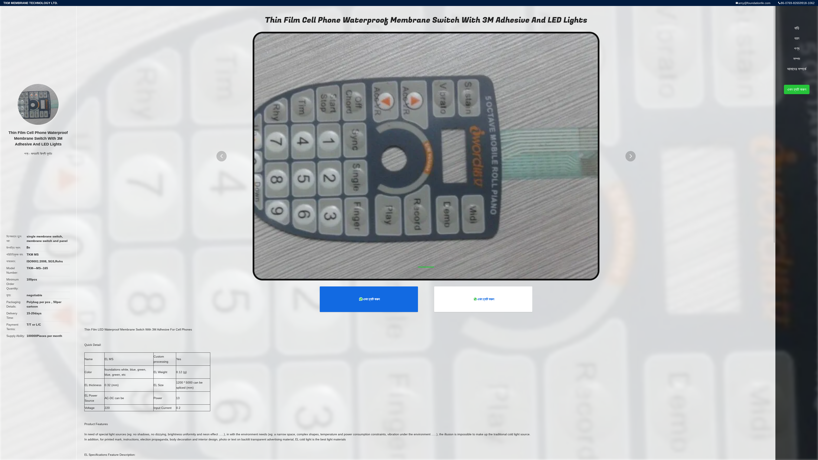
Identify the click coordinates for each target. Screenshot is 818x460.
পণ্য (26, 153)
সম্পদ (796, 59)
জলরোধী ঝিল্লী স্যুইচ (41, 153)
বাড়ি (796, 28)
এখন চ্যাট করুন (371, 299)
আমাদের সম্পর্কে (796, 69)
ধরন (796, 38)
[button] (221, 156)
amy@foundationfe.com (754, 3)
